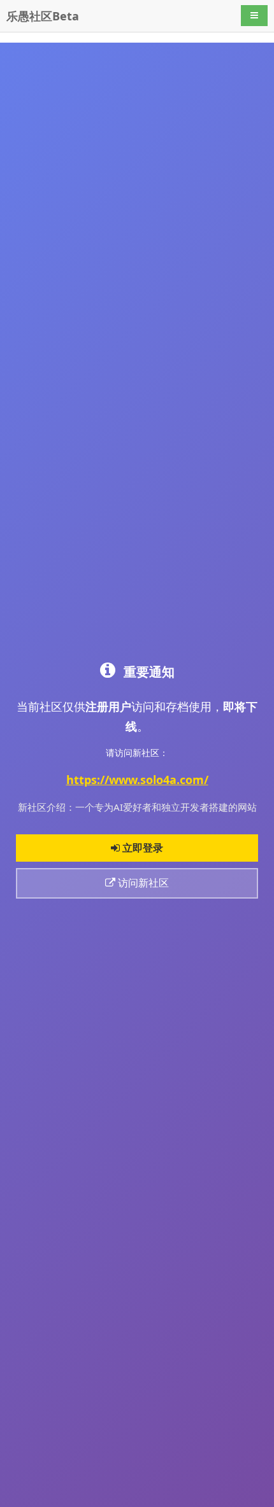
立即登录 (141, 848)
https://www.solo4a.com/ (137, 779)
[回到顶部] (257, 1490)
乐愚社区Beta (42, 16)
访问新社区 (142, 883)
